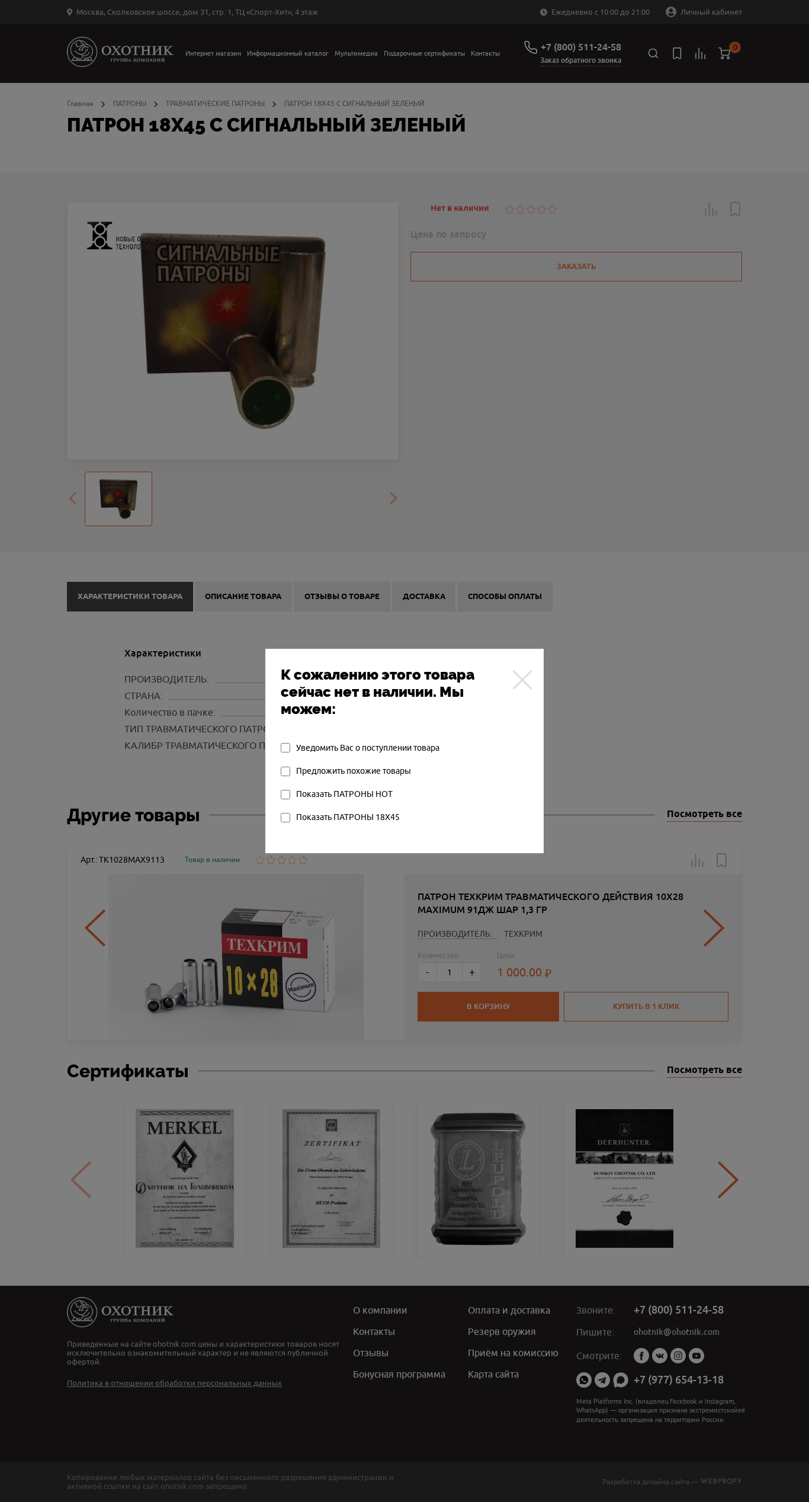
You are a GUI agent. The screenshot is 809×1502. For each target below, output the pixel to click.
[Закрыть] (522, 679)
